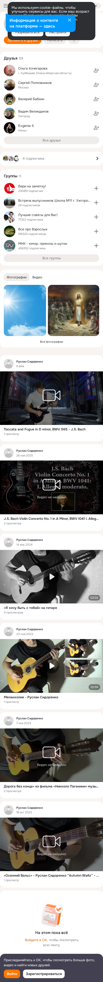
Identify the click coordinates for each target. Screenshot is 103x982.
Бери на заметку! (32, 186)
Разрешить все (27, 32)
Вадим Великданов (33, 111)
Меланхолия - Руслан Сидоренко (31, 697)
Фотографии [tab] (17, 277)
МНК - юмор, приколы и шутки (42, 243)
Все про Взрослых (32, 229)
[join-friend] (96, 70)
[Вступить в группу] (96, 188)
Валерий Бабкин (31, 99)
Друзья (10, 58)
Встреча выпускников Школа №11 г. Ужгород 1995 (58, 200)
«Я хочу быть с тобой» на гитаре (30, 608)
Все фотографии (51, 342)
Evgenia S (26, 126)
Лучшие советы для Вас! (38, 215)
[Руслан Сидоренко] (8, 364)
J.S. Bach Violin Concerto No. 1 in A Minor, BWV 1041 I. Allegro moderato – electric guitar (51, 518)
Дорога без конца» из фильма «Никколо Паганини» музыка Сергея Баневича (51, 786)
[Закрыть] (69, 20)
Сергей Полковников (35, 83)
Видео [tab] (37, 277)
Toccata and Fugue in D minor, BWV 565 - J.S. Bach (45, 429)
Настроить (57, 32)
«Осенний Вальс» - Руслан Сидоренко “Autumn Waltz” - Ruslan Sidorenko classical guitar (51, 875)
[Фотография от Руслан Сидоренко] (25, 310)
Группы (10, 176)
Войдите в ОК (36, 940)
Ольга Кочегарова (32, 68)
